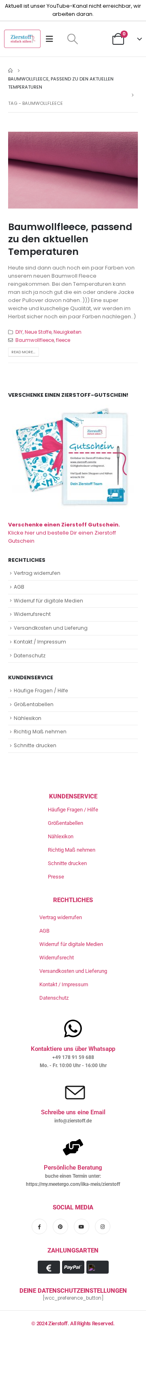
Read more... (23, 351)
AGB (19, 586)
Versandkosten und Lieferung (51, 627)
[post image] (73, 170)
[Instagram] (102, 1226)
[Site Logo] (22, 39)
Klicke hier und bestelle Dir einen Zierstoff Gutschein (64, 533)
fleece (63, 340)
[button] (72, 39)
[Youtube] (81, 1226)
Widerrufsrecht (32, 614)
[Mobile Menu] (52, 39)
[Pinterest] (60, 1226)
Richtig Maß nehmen (40, 731)
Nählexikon (27, 718)
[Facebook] (39, 1226)
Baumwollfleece (34, 340)
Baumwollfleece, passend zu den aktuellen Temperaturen (70, 239)
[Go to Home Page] (10, 71)
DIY (19, 332)
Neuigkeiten (68, 332)
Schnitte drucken (35, 745)
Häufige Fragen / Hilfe (41, 690)
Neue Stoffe (38, 332)
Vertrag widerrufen (37, 573)
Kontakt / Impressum (40, 641)
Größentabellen (34, 704)
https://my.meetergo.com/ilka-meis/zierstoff (73, 1184)
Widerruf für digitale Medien (48, 600)
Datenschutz (29, 655)
